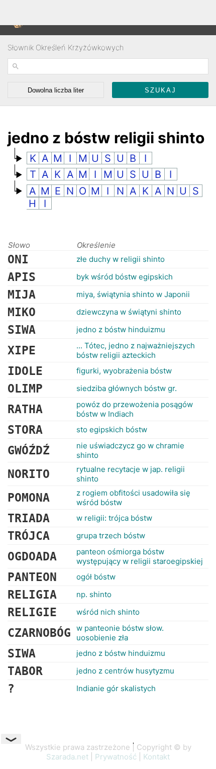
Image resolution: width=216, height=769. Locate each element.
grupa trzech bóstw (110, 535)
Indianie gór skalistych (116, 688)
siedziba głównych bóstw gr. (126, 388)
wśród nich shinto (108, 612)
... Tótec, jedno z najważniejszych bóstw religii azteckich (135, 350)
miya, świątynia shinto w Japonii (133, 294)
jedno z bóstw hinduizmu (120, 329)
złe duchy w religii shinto (120, 259)
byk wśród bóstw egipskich (124, 276)
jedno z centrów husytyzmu (125, 671)
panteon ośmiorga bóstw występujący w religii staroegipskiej (139, 556)
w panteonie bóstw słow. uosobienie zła (120, 632)
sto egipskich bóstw (111, 429)
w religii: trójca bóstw (114, 518)
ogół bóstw (96, 577)
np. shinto (94, 594)
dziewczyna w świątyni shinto (128, 312)
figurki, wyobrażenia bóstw (124, 370)
